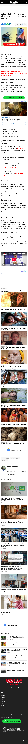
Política (2, 703)
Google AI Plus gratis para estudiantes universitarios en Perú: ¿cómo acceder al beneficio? (12, 499)
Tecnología (3, 11)
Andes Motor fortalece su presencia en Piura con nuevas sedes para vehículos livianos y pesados (13, 545)
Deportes (3, 707)
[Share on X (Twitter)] (5, 24)
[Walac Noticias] (14, 2)
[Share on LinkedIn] (10, 24)
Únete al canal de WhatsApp (15, 97)
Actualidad (3, 697)
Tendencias (3, 705)
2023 (3, 458)
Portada (3, 695)
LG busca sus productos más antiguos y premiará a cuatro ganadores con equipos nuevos (12, 522)
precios (17, 458)
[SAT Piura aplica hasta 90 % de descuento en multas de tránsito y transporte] (3, 651)
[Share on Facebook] (2, 24)
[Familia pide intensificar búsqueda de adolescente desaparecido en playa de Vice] (3, 664)
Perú (2, 699)
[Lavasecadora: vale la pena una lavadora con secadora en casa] (14, 602)
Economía (3, 701)
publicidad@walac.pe (21, 714)
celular (7, 458)
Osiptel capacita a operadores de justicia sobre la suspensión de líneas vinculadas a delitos (13, 590)
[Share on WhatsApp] (7, 24)
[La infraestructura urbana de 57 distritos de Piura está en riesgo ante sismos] (3, 657)
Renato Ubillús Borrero (5, 21)
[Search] (26, 2)
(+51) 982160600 (9, 717)
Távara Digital (22, 740)
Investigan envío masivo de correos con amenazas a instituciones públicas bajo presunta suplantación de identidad (11, 568)
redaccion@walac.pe (11, 714)
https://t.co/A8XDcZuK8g (10, 167)
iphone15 (12, 458)
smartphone (4, 460)
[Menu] (2, 2)
